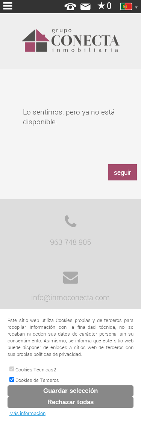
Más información (27, 413)
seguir (122, 172)
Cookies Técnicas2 (35, 369)
